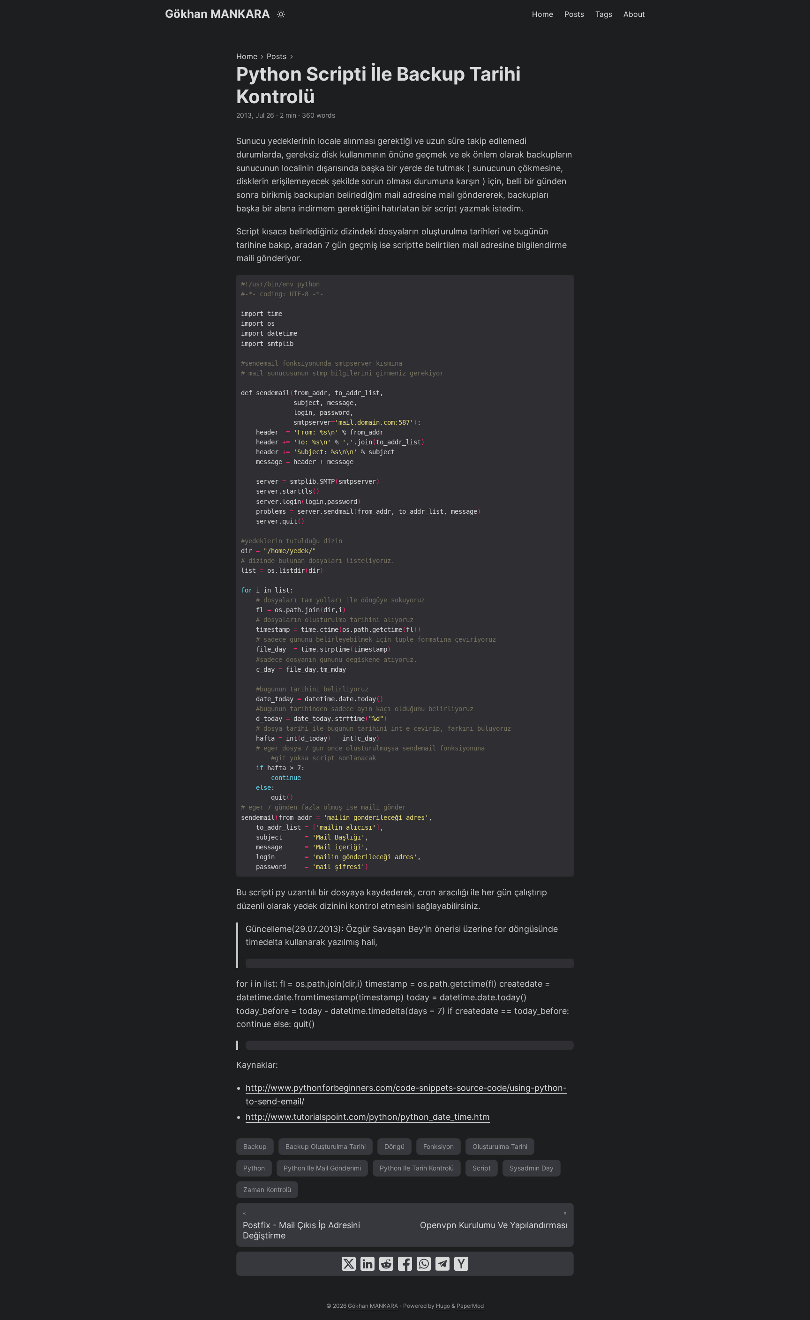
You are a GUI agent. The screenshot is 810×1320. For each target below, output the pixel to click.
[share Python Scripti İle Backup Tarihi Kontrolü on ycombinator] (461, 1264)
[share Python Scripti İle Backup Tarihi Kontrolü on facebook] (405, 1264)
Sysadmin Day (532, 1168)
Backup (255, 1146)
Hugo (443, 1305)
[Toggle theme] (281, 14)
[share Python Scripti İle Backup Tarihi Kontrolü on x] (349, 1264)
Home (246, 56)
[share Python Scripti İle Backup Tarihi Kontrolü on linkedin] (367, 1264)
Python (254, 1168)
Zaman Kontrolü (267, 1189)
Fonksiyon (438, 1146)
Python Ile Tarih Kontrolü (417, 1168)
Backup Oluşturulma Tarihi (325, 1146)
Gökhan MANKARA (217, 14)
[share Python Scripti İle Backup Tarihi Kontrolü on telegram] (442, 1264)
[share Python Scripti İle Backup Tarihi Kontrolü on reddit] (386, 1264)
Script (481, 1168)
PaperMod (470, 1305)
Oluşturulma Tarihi (499, 1146)
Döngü (394, 1146)
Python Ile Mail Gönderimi (322, 1168)
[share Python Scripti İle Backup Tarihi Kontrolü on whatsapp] (424, 1264)
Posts (276, 56)
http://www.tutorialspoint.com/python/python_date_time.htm (368, 1117)
